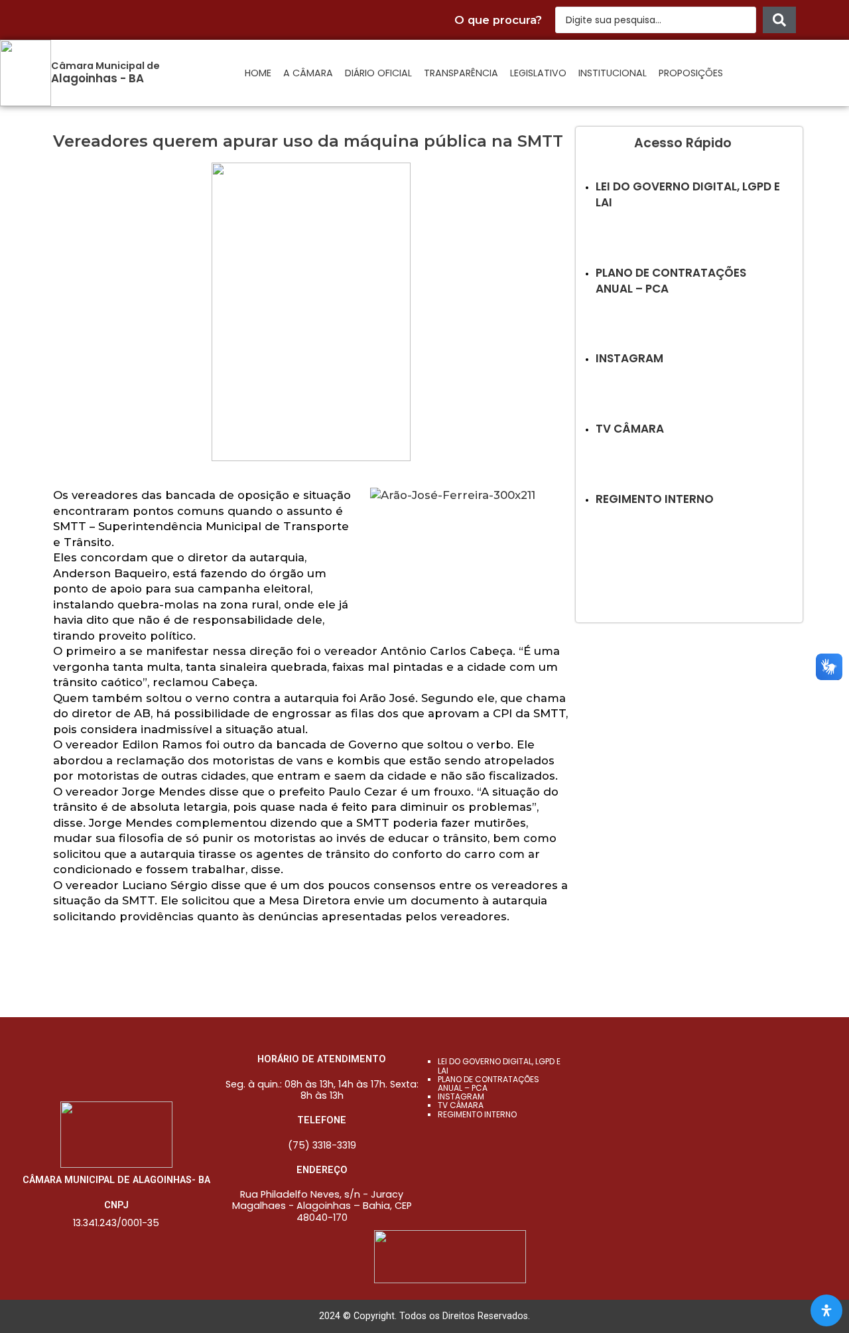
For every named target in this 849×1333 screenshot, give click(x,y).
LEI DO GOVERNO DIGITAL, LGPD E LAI (499, 1066)
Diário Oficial (378, 73)
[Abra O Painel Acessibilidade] (826, 1310)
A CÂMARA (308, 73)
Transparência (461, 73)
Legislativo (538, 73)
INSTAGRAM (461, 1096)
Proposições (691, 73)
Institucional (612, 73)
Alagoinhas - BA (97, 78)
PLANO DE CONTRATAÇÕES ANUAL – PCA (488, 1083)
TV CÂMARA (461, 1105)
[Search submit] (779, 20)
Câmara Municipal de (105, 65)
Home (258, 73)
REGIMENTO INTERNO (477, 1114)
